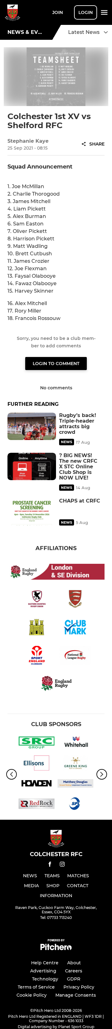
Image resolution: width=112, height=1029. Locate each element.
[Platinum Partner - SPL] (75, 804)
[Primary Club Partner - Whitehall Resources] (75, 743)
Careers (73, 971)
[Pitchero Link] (56, 949)
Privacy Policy (78, 987)
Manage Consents (75, 995)
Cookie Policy (31, 995)
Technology (45, 979)
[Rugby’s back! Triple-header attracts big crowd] (31, 426)
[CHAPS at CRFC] (31, 512)
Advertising (43, 971)
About (74, 963)
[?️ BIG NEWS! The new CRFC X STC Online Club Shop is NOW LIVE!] (31, 466)
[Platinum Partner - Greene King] (75, 764)
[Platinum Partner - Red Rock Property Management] (36, 804)
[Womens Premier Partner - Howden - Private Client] (36, 784)
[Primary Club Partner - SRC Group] (36, 743)
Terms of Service (36, 987)
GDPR (73, 979)
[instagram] (62, 865)
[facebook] (50, 865)
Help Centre (44, 963)
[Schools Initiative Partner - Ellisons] (36, 764)
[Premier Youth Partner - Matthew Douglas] (75, 784)
